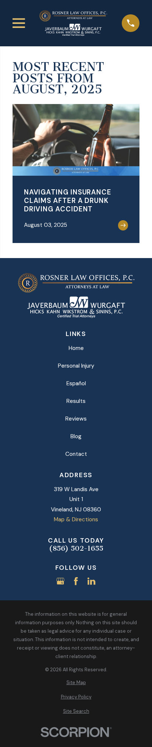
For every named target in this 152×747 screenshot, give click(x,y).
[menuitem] (76, 683)
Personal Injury (76, 365)
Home (76, 348)
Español (76, 383)
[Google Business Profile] (60, 581)
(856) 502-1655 (76, 549)
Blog (76, 436)
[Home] (73, 23)
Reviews (76, 418)
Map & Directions (76, 519)
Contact (76, 454)
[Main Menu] (19, 23)
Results (76, 401)
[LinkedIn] (91, 581)
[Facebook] (76, 581)
